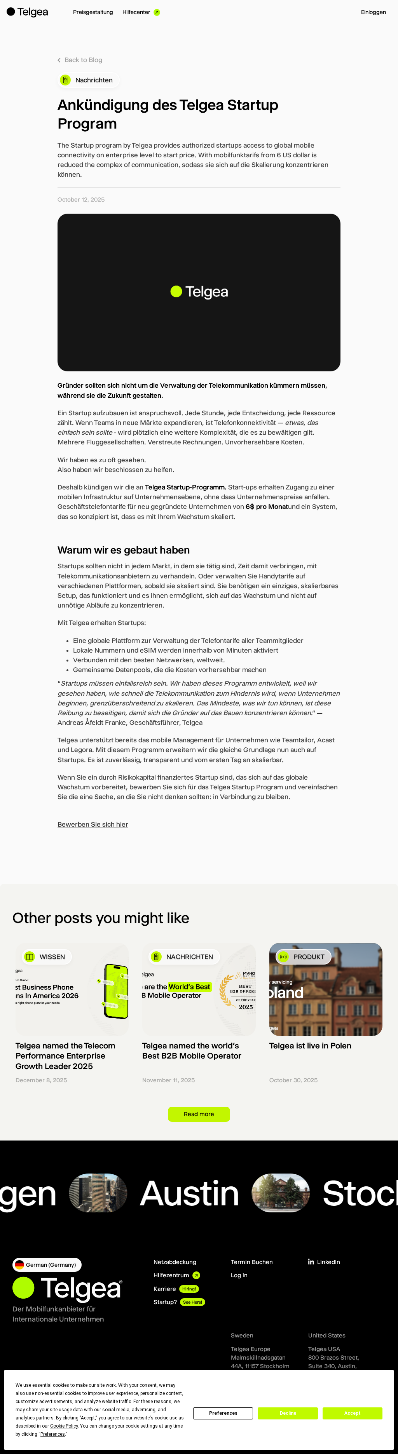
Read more (199, 1114)
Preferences (223, 1413)
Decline (288, 1413)
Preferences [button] (52, 1434)
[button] (47, 1265)
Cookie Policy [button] (64, 1426)
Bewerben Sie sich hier (93, 824)
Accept (352, 1413)
